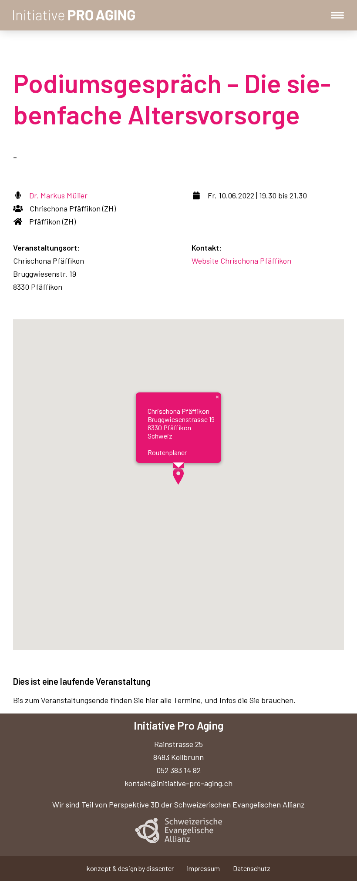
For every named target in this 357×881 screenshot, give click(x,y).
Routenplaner (167, 452)
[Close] (217, 396)
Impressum (203, 868)
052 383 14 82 (178, 770)
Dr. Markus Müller (58, 195)
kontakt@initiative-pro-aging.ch (178, 783)
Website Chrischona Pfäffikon (241, 260)
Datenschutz (251, 868)
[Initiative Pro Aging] (74, 15)
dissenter (160, 868)
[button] (178, 476)
